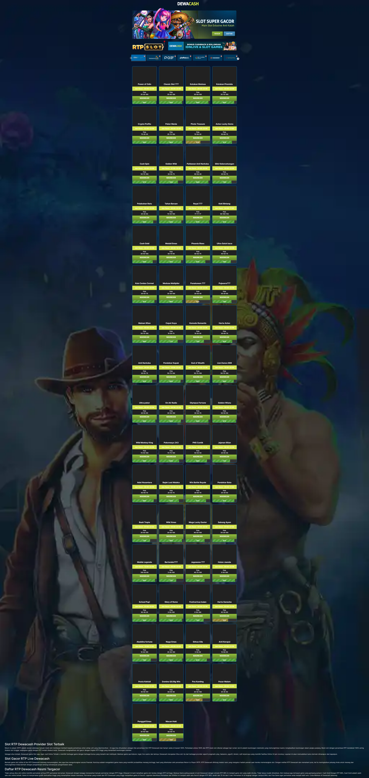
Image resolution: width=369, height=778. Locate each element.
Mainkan (144, 98)
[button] (238, 59)
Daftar (229, 34)
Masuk (217, 34)
